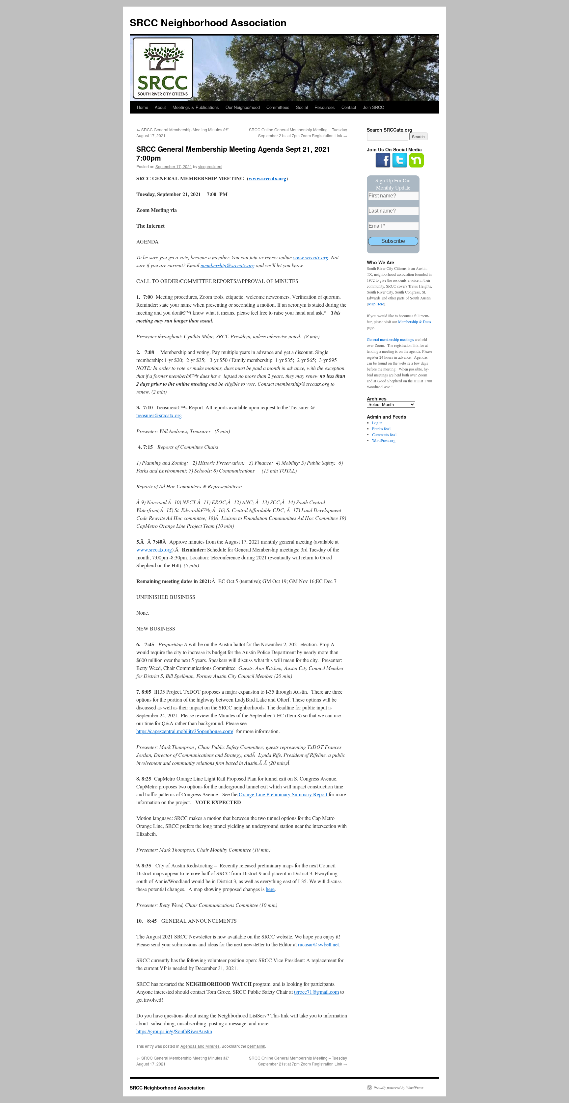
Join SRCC (373, 107)
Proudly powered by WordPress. (398, 1087)
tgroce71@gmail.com (316, 991)
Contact (348, 107)
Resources (324, 107)
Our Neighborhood (243, 107)
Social (302, 107)
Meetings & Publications (196, 107)
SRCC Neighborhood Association (208, 22)
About (160, 107)
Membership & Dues (414, 321)
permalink (256, 1046)
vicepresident (210, 166)
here (270, 888)
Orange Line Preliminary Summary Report (283, 794)
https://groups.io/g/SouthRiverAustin (174, 1031)
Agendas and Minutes (200, 1046)
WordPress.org (383, 440)
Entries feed (381, 428)
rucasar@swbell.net (318, 944)
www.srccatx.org (154, 549)
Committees (277, 107)
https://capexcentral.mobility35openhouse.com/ (184, 731)
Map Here (376, 303)
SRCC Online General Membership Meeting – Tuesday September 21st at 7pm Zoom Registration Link (298, 132)
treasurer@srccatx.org (159, 415)
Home (142, 107)
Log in (377, 422)
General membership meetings (390, 339)
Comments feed (384, 434)
